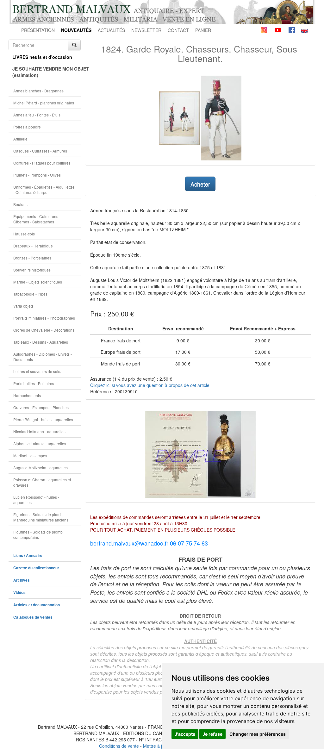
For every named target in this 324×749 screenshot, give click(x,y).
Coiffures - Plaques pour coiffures (42, 162)
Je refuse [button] (212, 734)
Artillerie (20, 138)
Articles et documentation (36, 605)
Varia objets (23, 306)
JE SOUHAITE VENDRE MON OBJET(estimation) (46, 72)
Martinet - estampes (30, 455)
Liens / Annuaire (27, 555)
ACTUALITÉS (111, 30)
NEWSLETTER (146, 30)
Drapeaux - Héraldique (33, 245)
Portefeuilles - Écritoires (33, 383)
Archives (21, 580)
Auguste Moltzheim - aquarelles (40, 467)
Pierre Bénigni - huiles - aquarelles (43, 419)
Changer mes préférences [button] (257, 734)
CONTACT (178, 30)
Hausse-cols (24, 233)
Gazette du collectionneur (36, 568)
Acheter (200, 184)
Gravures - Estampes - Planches (41, 407)
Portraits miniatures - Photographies (44, 318)
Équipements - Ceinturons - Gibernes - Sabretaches (36, 219)
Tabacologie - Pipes (30, 293)
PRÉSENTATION (38, 30)
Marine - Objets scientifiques (37, 281)
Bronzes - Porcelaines (32, 257)
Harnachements (27, 395)
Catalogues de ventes (33, 617)
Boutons (20, 204)
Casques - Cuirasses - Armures (40, 150)
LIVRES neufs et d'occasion (42, 57)
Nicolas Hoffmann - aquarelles (39, 431)
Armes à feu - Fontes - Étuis (36, 114)
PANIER (203, 30)
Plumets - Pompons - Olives (37, 175)
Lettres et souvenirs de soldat (38, 371)
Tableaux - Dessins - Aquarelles (40, 342)
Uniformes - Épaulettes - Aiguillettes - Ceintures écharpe (44, 189)
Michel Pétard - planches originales (43, 102)
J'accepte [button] (185, 734)
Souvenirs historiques (32, 269)
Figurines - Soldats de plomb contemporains (38, 534)
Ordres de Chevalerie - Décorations (43, 330)
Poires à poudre (27, 126)
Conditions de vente (119, 746)
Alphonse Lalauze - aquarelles (39, 443)
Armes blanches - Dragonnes (38, 90)
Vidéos (19, 592)
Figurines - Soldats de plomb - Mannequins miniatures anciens (40, 517)
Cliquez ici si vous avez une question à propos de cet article (149, 385)
